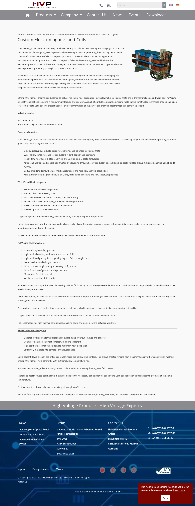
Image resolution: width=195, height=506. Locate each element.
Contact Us (96, 14)
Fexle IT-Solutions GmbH (107, 491)
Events (134, 14)
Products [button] (44, 14)
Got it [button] (165, 498)
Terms (59, 469)
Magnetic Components (89, 34)
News (117, 14)
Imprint (22, 469)
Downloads (156, 14)
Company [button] (69, 14)
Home (21, 34)
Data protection (40, 469)
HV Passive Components (63, 34)
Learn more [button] (179, 490)
